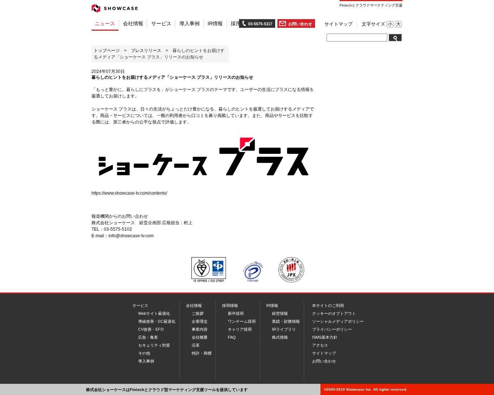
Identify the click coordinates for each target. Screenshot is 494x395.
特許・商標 (202, 353)
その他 (144, 353)
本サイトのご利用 (328, 305)
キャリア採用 (240, 329)
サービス (140, 305)
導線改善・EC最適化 (156, 321)
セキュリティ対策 (154, 345)
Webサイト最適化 (154, 313)
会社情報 (194, 305)
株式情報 (280, 337)
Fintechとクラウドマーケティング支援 (371, 5)
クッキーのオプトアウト (334, 313)
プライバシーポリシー (332, 329)
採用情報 (230, 305)
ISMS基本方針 (324, 337)
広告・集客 (148, 337)
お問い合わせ (300, 24)
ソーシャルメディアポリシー (338, 321)
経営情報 (280, 313)
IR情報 (272, 305)
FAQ (232, 337)
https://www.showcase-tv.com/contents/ (129, 193)
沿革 (196, 345)
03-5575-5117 (260, 24)
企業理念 (200, 321)
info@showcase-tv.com (131, 235)
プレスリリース (146, 50)
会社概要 (200, 337)
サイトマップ (338, 24)
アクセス (320, 345)
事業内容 (200, 329)
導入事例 (146, 361)
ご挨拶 (198, 313)
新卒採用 (236, 313)
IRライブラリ (284, 329)
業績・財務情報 (286, 321)
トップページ (107, 50)
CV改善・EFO (151, 329)
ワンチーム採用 (242, 321)
